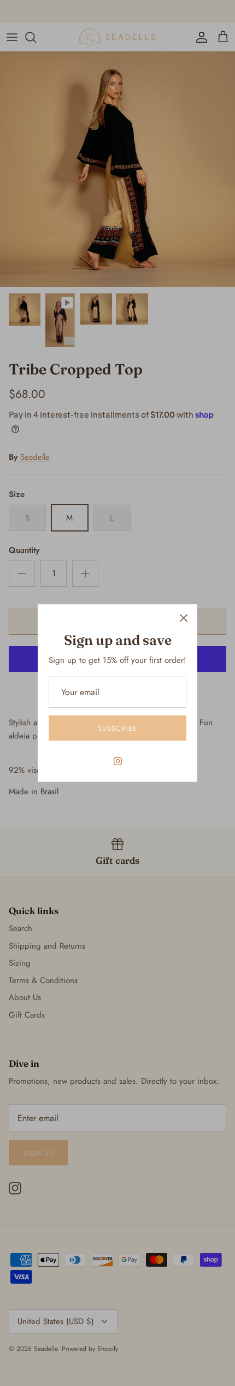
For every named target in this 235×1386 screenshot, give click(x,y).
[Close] (184, 618)
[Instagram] (118, 761)
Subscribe (117, 728)
